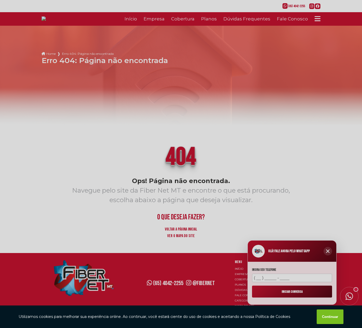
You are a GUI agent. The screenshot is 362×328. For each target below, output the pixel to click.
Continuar (330, 317)
